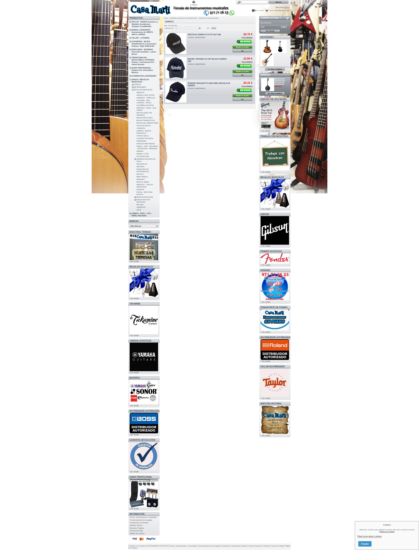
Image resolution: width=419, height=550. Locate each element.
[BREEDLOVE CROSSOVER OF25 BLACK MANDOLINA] (267, 90)
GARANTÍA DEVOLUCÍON (142, 440)
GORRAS (140, 151)
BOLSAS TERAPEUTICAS (146, 120)
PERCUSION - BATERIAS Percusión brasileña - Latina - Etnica (144, 52)
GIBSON (264, 214)
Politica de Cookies (137, 533)
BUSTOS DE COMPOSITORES (147, 123)
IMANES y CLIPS (143, 154)
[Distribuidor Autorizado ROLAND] (275, 359)
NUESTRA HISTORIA (270, 403)
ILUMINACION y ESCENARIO (144, 76)
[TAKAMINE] (144, 333)
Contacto (193, 5)
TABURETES (141, 207)
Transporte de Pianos (273, 307)
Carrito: (271, 10)
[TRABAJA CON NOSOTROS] (275, 170)
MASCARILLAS (142, 164)
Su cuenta (260, 10)
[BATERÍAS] (144, 404)
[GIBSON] (275, 244)
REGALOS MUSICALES (143, 90)
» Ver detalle (265, 131)
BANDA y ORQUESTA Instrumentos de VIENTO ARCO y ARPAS (142, 32)
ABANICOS (140, 92)
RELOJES (140, 205)
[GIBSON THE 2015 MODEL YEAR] (275, 129)
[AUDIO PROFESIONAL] (144, 507)
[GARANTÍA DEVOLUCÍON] (144, 470)
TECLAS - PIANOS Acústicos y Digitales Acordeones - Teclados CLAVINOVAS (145, 24)
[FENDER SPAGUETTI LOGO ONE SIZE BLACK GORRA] (176, 92)
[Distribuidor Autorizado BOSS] (144, 433)
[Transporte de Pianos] (275, 330)
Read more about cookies (369, 536)
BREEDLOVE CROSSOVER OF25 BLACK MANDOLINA (279, 81)
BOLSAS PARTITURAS (145, 118)
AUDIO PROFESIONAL (140, 477)
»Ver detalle (134, 261)
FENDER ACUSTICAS (271, 251)
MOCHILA (140, 174)
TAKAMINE (134, 304)
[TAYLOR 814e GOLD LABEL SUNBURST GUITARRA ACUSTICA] (267, 52)
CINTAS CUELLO (143, 136)
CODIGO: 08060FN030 (196, 64)
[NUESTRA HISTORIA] (275, 434)
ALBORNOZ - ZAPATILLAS (146, 98)
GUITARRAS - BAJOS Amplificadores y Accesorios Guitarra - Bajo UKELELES (144, 43)
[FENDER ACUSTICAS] (275, 263)
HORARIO (265, 270)
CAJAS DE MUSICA (144, 126)
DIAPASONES (141, 141)
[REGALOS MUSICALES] (144, 296)
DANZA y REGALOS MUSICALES (183, 18)
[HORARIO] (275, 300)
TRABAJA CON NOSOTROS (274, 136)
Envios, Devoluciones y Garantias (143, 517)
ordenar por (169, 28)
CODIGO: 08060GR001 (197, 37)
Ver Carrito (270, 31)
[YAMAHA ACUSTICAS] (144, 371)
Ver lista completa (275, 69)
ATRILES (137, 84)
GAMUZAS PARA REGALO (146, 144)
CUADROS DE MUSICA (145, 138)
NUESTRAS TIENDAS (140, 232)
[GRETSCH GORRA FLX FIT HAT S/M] (176, 43)
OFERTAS (265, 75)
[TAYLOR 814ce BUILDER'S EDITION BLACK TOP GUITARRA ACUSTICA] (280, 52)
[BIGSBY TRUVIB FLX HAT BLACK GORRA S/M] (176, 68)
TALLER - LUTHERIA (140, 38)
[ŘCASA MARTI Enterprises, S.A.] (150, 8)
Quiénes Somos (136, 525)
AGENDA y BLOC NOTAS (145, 95)
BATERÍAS (134, 378)
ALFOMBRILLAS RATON (145, 105)
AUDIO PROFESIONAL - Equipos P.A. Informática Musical (142, 70)
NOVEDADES (267, 37)
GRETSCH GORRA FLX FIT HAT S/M (204, 34)
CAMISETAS (141, 128)
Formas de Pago (136, 531)
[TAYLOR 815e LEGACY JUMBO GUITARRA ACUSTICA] (267, 65)
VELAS (139, 210)
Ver (208, 28)
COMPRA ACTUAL (269, 18)
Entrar (287, 7)
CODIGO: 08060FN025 (196, 88)
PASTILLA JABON (143, 182)
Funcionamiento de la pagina (141, 520)
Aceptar (365, 544)
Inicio (166, 18)
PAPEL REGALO (142, 177)
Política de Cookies (387, 532)
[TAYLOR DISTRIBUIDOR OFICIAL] (275, 396)
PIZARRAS (140, 189)
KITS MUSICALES (143, 156)
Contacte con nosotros (137, 546)
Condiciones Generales (139, 523)
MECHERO (140, 166)
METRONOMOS (140, 87)
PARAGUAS (141, 179)
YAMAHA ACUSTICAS (140, 341)
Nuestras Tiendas (137, 528)
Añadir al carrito (242, 47)
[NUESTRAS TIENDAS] (144, 259)
